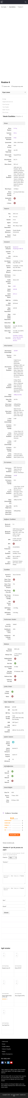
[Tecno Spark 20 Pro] (20, 987)
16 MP (15, 475)
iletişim (3, 1051)
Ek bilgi (4, 99)
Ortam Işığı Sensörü (18, 337)
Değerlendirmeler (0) (7, 101)
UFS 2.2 (15, 294)
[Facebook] (2, 1062)
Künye (3, 1044)
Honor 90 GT (18, 968)
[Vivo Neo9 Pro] (7, 1016)
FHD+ (15, 137)
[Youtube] (11, 1062)
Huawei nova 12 (6, 968)
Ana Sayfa (3, 7)
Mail (14, 1095)
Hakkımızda (5, 1041)
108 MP (16, 350)
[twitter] (5, 1062)
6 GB (14, 286)
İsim (4, 900)
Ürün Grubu (5, 112)
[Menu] (2, 2)
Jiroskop (20, 335)
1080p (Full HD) (18, 394)
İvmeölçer (15, 335)
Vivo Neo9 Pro (5, 1025)
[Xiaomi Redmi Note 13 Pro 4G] (7, 987)
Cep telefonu (12, 7)
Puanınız (5, 857)
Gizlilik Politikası (6, 1046)
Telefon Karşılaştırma (7, 1054)
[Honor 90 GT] (20, 959)
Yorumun (5, 862)
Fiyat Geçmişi (5, 104)
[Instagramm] (8, 1062)
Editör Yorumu (5, 109)
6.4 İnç (15, 128)
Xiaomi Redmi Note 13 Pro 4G (7, 996)
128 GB (15, 289)
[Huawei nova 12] (7, 959)
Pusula (14, 338)
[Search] (25, 2)
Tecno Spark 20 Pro (20, 995)
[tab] (14, 99)
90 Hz (15, 133)
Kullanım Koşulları (6, 1049)
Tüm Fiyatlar (5, 107)
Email (4, 906)
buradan (24, 1085)
